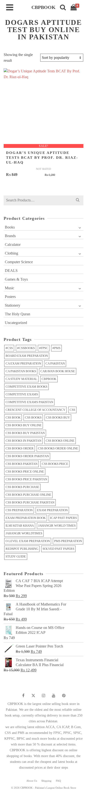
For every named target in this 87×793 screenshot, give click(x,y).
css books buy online (24, 425)
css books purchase (22, 487)
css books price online (25, 471)
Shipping (46, 780)
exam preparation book (26, 518)
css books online (60, 440)
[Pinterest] (63, 695)
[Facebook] (23, 695)
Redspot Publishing (22, 549)
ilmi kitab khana (20, 525)
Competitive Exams (22, 394)
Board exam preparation (27, 356)
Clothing (11, 253)
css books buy (58, 417)
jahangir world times (57, 525)
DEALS (11, 271)
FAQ (58, 780)
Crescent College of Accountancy (35, 410)
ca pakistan (55, 363)
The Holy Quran (17, 314)
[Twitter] (33, 695)
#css (9, 348)
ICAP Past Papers (63, 518)
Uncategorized (16, 323)
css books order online (58, 448)
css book (13, 417)
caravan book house (57, 371)
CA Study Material (21, 379)
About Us (31, 780)
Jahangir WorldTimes (24, 533)
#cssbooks (26, 348)
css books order (20, 448)
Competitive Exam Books (26, 386)
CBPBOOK (49, 379)
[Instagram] (43, 695)
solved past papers (58, 549)
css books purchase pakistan (30, 502)
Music (9, 288)
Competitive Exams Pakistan (29, 402)
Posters (10, 297)
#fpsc (43, 348)
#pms (56, 348)
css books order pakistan (27, 456)
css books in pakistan (23, 440)
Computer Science (19, 262)
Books (10, 227)
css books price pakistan (26, 479)
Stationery (12, 305)
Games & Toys (16, 279)
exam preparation (52, 510)
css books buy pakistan (25, 433)
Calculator (13, 244)
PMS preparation (68, 541)
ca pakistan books (21, 371)
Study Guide (16, 556)
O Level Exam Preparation (28, 541)
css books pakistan (21, 464)
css (72, 410)
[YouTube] (53, 695)
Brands (10, 236)
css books (33, 417)
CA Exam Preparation (23, 363)
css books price (55, 464)
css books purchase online (28, 494)
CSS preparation (19, 510)
